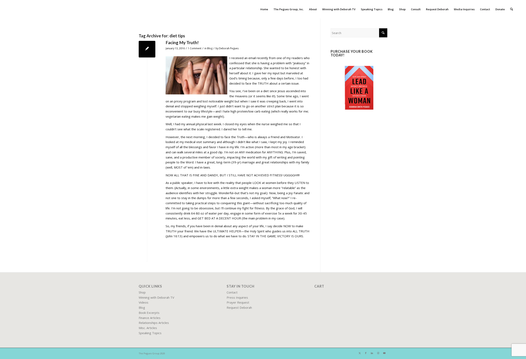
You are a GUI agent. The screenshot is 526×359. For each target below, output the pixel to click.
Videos (143, 302)
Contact (232, 292)
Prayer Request (238, 302)
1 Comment (194, 48)
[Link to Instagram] (378, 353)
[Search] (512, 9)
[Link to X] (359, 353)
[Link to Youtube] (384, 353)
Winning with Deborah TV (156, 297)
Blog (209, 48)
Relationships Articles (154, 323)
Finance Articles (149, 318)
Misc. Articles (148, 328)
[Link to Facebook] (366, 353)
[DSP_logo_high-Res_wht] (29, 9)
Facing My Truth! (182, 42)
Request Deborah (239, 307)
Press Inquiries (237, 297)
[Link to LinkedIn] (372, 353)
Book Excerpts (149, 313)
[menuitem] (264, 9)
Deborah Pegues (229, 48)
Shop (142, 292)
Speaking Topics (150, 333)
